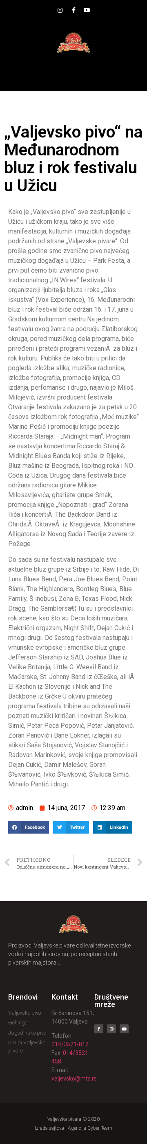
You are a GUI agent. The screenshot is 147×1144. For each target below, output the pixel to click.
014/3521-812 (70, 1044)
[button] (73, 72)
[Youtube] (87, 10)
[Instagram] (60, 10)
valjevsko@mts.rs (74, 1078)
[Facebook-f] (73, 10)
